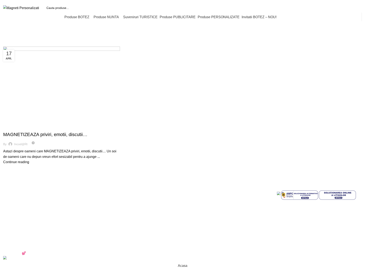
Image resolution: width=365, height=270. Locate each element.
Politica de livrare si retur (204, 220)
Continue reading (16, 162)
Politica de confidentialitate (206, 204)
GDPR (191, 228)
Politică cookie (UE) (200, 212)
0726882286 (110, 188)
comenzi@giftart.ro (120, 206)
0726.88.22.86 (36, 1)
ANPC (190, 188)
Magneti (11, 127)
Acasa (7, 44)
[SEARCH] (357, 8)
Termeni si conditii (199, 196)
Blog (189, 236)
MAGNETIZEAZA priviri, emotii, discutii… (45, 134)
